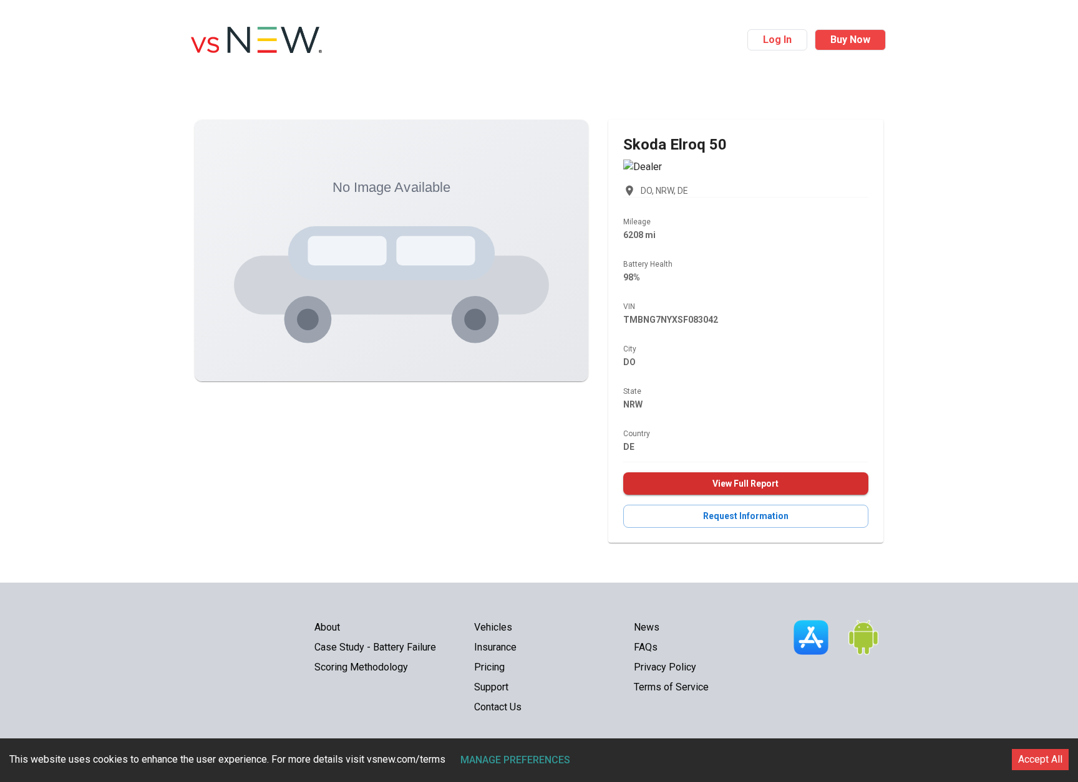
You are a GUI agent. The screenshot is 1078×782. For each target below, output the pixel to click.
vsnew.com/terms (406, 759)
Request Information (746, 516)
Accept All (1040, 759)
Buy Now (850, 39)
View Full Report (745, 484)
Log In (777, 39)
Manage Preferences (515, 760)
